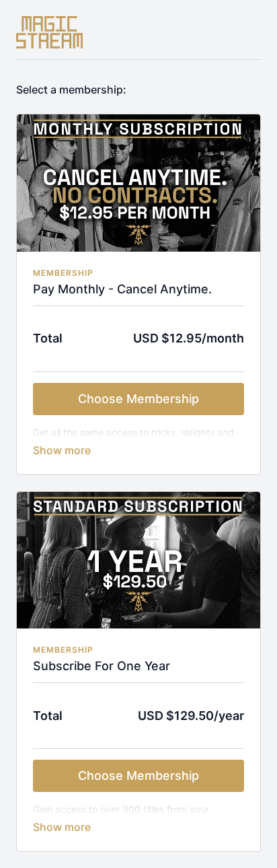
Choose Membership (138, 399)
